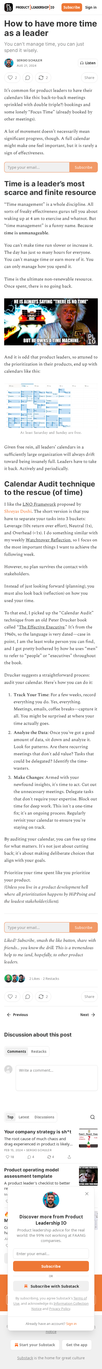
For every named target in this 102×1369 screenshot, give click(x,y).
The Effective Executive (42, 627)
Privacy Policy (59, 1308)
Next (84, 1014)
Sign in (91, 7)
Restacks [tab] (38, 1051)
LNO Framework (39, 504)
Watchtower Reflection (48, 540)
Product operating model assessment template (31, 1173)
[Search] (92, 1117)
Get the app (76, 1344)
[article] (51, 1144)
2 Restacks (51, 978)
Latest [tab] (24, 1117)
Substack (25, 1357)
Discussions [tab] (44, 1117)
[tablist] (26, 1051)
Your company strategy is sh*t (37, 1131)
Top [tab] (10, 1117)
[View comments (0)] (27, 77)
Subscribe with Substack (55, 1286)
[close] (87, 1194)
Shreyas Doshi (18, 511)
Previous (20, 1014)
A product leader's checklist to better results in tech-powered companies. (37, 1185)
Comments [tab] (16, 1051)
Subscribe (72, 7)
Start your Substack (37, 1344)
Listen (90, 63)
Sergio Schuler (29, 60)
